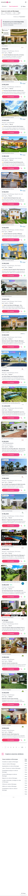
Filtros (24, 6)
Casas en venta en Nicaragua (8, 764)
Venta (14, 12)
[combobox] (19, 16)
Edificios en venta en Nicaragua (9, 786)
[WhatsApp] (24, 61)
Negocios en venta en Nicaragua (9, 778)
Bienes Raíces (8, 12)
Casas (19, 12)
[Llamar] (21, 61)
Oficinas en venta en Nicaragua (9, 784)
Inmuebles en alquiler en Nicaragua (10, 761)
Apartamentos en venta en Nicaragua (10, 766)
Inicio (2, 12)
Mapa (24, 893)
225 (22, 747)
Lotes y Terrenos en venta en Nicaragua (11, 768)
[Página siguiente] (25, 747)
